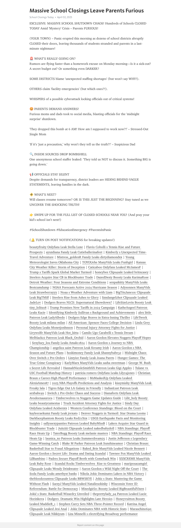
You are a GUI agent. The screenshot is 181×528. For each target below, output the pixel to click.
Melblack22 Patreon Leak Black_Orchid (56, 338)
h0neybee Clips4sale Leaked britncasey (121, 272)
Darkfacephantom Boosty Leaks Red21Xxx (58, 418)
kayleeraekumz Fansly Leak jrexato (54, 413)
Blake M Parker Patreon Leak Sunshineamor (92, 443)
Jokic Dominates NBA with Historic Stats (98, 509)
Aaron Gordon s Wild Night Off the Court (110, 469)
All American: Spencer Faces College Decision (100, 323)
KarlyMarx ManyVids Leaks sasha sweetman (95, 363)
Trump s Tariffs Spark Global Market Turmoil (61, 272)
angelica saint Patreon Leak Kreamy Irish (81, 348)
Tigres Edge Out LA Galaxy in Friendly (74, 388)
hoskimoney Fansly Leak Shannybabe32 (94, 353)
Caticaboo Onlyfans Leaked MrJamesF (114, 267)
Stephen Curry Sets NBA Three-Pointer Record (91, 504)
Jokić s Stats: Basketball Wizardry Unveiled (59, 494)
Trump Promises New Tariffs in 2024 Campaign (82, 308)
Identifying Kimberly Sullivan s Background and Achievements (92, 312)
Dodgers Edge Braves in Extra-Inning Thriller (99, 317)
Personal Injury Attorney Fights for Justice (105, 328)
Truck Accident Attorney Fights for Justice (92, 403)
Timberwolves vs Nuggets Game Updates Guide (88, 398)
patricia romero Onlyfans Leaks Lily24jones (105, 373)
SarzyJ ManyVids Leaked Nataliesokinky (80, 484)
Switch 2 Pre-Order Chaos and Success (73, 393)
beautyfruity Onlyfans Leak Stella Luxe (56, 247)
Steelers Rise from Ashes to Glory (75, 297)
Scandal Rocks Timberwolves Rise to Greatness (88, 463)
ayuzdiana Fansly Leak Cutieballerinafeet (74, 252)
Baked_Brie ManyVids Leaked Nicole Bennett (114, 448)
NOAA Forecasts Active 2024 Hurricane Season (84, 287)
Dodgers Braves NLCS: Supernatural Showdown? (78, 302)
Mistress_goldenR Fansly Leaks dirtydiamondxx (89, 257)
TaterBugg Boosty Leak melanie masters (80, 433)
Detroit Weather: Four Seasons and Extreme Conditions (68, 282)
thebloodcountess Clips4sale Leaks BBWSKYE (61, 479)
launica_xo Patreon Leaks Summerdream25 (75, 438)
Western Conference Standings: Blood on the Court (105, 408)
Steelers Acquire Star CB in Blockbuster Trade (61, 277)
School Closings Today (42, 17)
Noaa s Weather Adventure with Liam (86, 292)
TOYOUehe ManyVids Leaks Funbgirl (107, 262)
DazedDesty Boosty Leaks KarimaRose (122, 277)
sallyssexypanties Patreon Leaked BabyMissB (74, 423)
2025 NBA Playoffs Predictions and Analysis (82, 383)
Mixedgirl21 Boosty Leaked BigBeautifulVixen (112, 489)
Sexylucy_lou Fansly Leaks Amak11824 (58, 343)
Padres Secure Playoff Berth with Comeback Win (82, 459)
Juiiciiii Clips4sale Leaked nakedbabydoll (86, 428)
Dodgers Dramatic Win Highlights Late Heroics (79, 499)
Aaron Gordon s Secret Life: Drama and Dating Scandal (68, 453)
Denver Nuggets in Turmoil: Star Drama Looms (113, 413)
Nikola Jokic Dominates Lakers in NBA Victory (112, 474)
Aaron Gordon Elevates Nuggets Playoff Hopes (119, 338)
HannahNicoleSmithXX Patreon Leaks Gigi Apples (97, 368)
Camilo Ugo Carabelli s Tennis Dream (107, 333)
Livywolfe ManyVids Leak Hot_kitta (54, 333)
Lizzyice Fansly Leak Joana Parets (91, 358)
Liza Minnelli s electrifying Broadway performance (103, 514)
